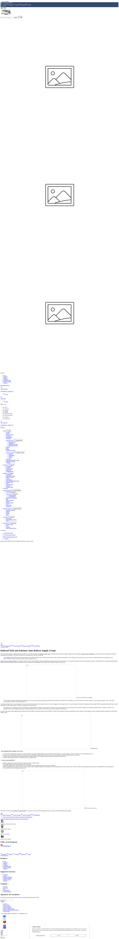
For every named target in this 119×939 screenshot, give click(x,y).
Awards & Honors (7, 891)
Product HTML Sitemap (8, 908)
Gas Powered (9, 437)
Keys (7, 515)
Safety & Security (7, 381)
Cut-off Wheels (9, 468)
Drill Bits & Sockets (13, 445)
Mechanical (8, 438)
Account (5, 903)
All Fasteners (9, 518)
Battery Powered (9, 434)
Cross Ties (8, 459)
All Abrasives (9, 466)
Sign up (2, 901)
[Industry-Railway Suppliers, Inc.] (6, 15)
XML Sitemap (6, 911)
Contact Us (10, 2)
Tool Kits (8, 462)
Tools (4, 375)
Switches (8, 527)
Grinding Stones (9, 471)
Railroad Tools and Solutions (88, 654)
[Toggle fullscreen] (5, 935)
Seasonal (8, 446)
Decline (77, 935)
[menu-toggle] (2, 8)
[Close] (2, 931)
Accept (58, 935)
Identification (12, 455)
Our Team (3, 2)
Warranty (5, 880)
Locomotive (8, 436)
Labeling (11, 454)
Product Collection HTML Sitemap (11, 910)
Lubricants (5, 379)
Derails (7, 512)
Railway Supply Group (45, 654)
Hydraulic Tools (9, 440)
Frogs (7, 525)
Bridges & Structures (13, 444)
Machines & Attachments (11, 497)
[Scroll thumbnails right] (4, 937)
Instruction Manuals (7, 877)
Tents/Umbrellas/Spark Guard (12, 460)
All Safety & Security (10, 510)
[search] (5, 8)
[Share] (3, 935)
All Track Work (9, 524)
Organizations (6, 890)
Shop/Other (8, 470)
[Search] (20, 17)
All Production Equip (10, 491)
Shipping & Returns (7, 878)
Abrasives (5, 376)
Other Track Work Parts (11, 528)
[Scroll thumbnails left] (2, 937)
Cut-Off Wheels (9, 484)
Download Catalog (5, 385)
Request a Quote (7, 879)
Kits (7, 499)
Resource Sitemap (7, 907)
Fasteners (5, 382)
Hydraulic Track (12, 441)
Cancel (15, 17)
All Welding (8, 474)
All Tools (8, 432)
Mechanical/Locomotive (11, 519)
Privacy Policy (37, 931)
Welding (5, 377)
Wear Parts (8, 506)
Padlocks (8, 511)
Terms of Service (7, 906)
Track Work (7, 418)
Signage (8, 449)
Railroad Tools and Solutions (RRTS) (9, 661)
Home (2, 541)
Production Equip (7, 380)
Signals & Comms (10, 452)
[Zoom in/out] (6, 935)
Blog (6, 2)
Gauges (7, 433)
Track (7, 448)
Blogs (5, 541)
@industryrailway (3, 6)
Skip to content (5, 1)
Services (5, 875)
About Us (5, 886)
